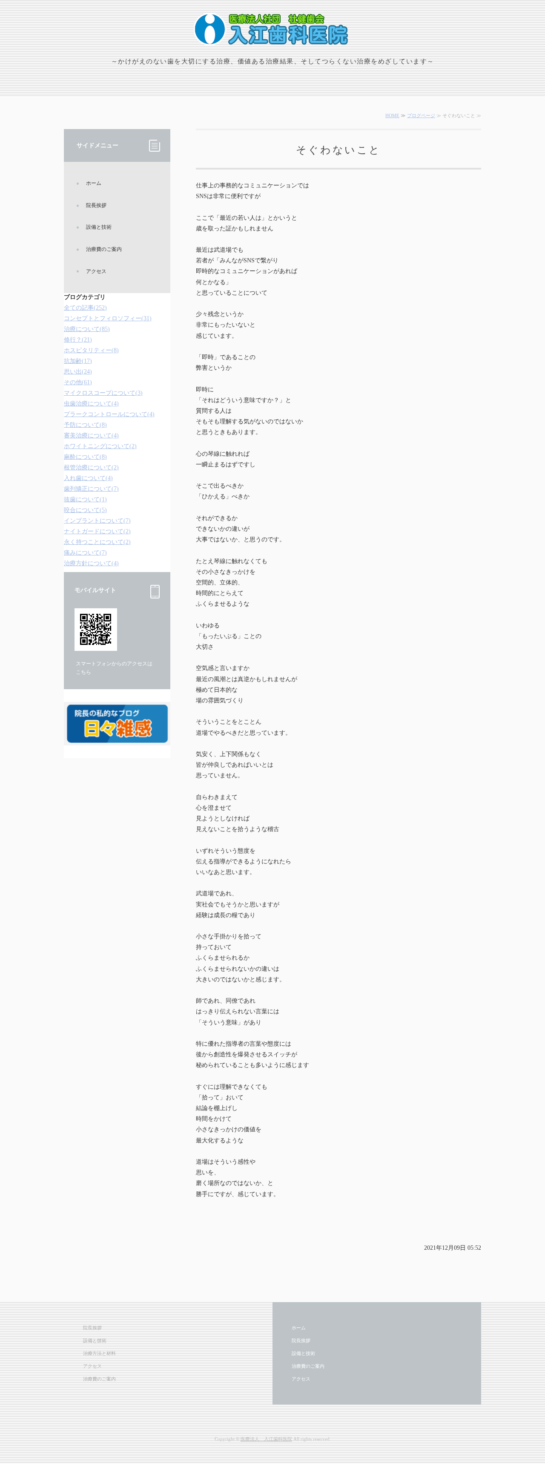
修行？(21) (78, 340)
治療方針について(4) (91, 563)
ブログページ (421, 115)
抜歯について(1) (85, 499)
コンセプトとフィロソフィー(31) (108, 318)
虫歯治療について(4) (91, 403)
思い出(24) (78, 371)
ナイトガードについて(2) (97, 531)
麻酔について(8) (85, 457)
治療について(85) (87, 329)
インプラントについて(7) (97, 521)
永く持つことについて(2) (97, 542)
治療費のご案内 (104, 249)
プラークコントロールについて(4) (109, 414)
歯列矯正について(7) (91, 489)
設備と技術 (99, 227)
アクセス (96, 271)
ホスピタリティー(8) (91, 350)
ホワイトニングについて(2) (100, 446)
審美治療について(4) (91, 435)
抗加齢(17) (78, 361)
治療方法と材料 (99, 1353)
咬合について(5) (85, 510)
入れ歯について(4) (88, 478)
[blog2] (117, 738)
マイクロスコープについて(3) (103, 393)
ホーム (93, 183)
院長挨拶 (96, 205)
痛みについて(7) (85, 552)
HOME (392, 115)
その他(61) (78, 382)
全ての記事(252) (85, 308)
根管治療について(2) (91, 467)
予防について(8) (85, 425)
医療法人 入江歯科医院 (266, 1438)
